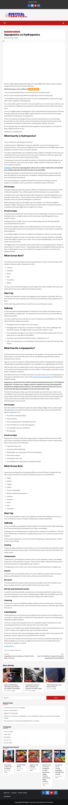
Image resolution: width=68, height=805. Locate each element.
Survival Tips (16, 31)
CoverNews (40, 802)
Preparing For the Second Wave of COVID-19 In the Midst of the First (19, 656)
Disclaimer (7, 796)
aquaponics (13, 412)
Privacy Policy (22, 793)
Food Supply (10, 650)
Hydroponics (8, 168)
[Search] (63, 23)
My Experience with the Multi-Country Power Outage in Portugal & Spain (33, 686)
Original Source (9, 646)
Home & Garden (8, 31)
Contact (14, 793)
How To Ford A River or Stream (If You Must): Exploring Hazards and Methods (50, 656)
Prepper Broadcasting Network (43, 377)
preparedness (17, 650)
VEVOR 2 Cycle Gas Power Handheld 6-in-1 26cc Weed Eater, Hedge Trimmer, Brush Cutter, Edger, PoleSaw (32, 717)
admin (16, 38)
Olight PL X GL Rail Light (11, 713)
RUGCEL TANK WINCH (11, 710)
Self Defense (7, 737)
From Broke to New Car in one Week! (14, 707)
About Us (7, 793)
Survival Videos (8, 742)
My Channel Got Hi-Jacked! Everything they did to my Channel (21, 721)
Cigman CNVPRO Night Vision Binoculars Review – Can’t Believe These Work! (12, 686)
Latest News (7, 734)
